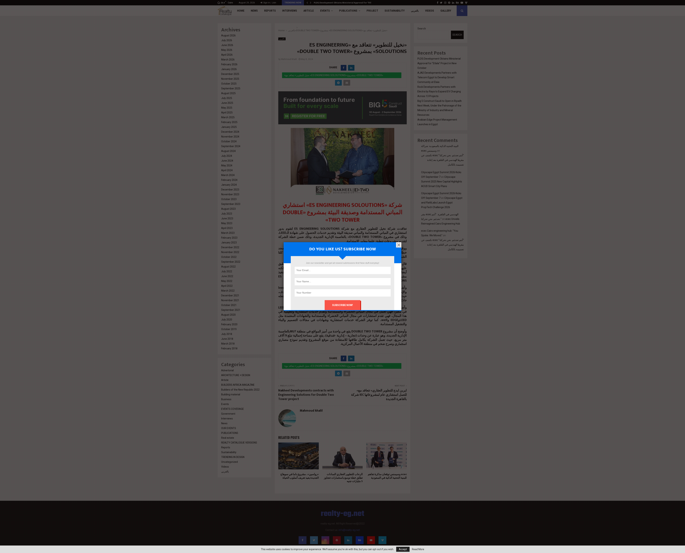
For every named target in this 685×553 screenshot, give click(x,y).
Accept (403, 549)
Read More (418, 549)
